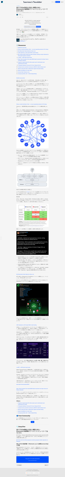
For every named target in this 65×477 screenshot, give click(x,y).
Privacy (30, 470)
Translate (18, 5)
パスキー (28, 191)
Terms (33, 470)
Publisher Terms (35, 469)
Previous (19, 465)
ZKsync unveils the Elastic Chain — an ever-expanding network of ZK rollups (33, 49)
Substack (28, 475)
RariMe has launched (22, 47)
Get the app (37, 472)
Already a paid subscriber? (32, 460)
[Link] (15, 45)
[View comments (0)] (20, 17)
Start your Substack (30, 472)
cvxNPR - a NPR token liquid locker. (25, 57)
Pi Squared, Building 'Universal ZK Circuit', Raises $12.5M (29, 65)
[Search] (52, 2)
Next (46, 465)
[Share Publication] (54, 2)
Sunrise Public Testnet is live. (24, 72)
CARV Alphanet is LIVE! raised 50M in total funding (28, 52)
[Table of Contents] (1, 238)
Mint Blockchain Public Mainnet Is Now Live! (26, 51)
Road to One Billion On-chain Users (25, 70)
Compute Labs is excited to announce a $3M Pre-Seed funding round (32, 66)
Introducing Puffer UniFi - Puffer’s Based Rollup (27, 73)
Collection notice (36, 470)
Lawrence (20, 14)
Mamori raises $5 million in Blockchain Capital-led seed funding (30, 68)
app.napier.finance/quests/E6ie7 (22, 384)
